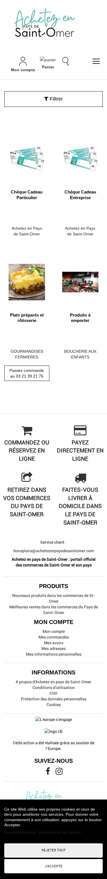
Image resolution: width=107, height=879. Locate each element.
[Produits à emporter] (80, 280)
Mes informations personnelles (53, 654)
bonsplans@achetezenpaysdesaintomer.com (53, 550)
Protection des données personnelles (53, 699)
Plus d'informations (20, 832)
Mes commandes (54, 637)
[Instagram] (59, 772)
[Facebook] (48, 772)
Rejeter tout (54, 850)
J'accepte (53, 866)
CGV (53, 693)
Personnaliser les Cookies (60, 832)
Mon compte (54, 631)
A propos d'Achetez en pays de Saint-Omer (53, 682)
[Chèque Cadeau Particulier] (26, 157)
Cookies (54, 704)
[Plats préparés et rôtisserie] (26, 280)
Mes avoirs (53, 643)
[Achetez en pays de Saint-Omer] (53, 24)
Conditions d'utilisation (54, 687)
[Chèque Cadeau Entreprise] (80, 157)
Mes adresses (53, 648)
